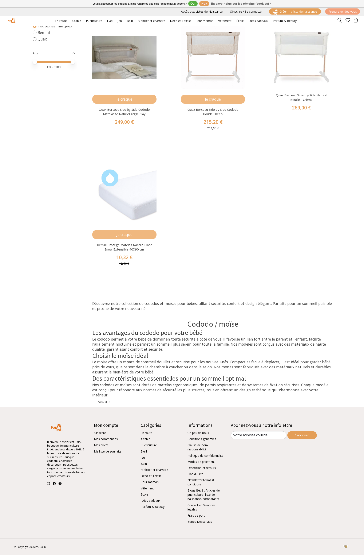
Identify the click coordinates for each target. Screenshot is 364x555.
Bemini (44, 32)
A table (145, 439)
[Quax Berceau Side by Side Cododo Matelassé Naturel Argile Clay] (124, 57)
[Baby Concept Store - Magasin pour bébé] (11, 20)
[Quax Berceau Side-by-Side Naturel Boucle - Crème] (301, 57)
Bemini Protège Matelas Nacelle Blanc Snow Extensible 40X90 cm (124, 247)
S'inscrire (100, 433)
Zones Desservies (199, 522)
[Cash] (345, 547)
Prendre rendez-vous (342, 11)
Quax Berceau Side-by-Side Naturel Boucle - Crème (301, 97)
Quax (42, 39)
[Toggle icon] (339, 21)
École (144, 494)
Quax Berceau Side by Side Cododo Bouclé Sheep (212, 111)
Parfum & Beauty (153, 507)
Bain (144, 464)
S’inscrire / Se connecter (246, 11)
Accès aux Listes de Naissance (202, 11)
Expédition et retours (201, 468)
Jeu (143, 457)
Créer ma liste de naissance (298, 11)
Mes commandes (106, 439)
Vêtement (147, 488)
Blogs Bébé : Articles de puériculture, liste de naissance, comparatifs (203, 494)
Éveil (144, 451)
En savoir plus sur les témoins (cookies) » (241, 3)
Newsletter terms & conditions (200, 482)
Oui (192, 3)
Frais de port (196, 515)
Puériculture (149, 445)
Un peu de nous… (199, 433)
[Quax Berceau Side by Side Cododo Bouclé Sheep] (213, 57)
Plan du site (195, 474)
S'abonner (302, 435)
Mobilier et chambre (154, 470)
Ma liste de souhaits (107, 451)
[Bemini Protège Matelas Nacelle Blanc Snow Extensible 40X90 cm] (124, 192)
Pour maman (150, 482)
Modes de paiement (201, 462)
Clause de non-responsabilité (197, 447)
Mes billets (101, 445)
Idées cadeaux (150, 500)
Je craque (124, 99)
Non (204, 3)
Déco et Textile (151, 476)
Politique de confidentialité (205, 456)
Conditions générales (201, 439)
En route (146, 433)
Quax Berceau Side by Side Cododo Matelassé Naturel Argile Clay (124, 111)
